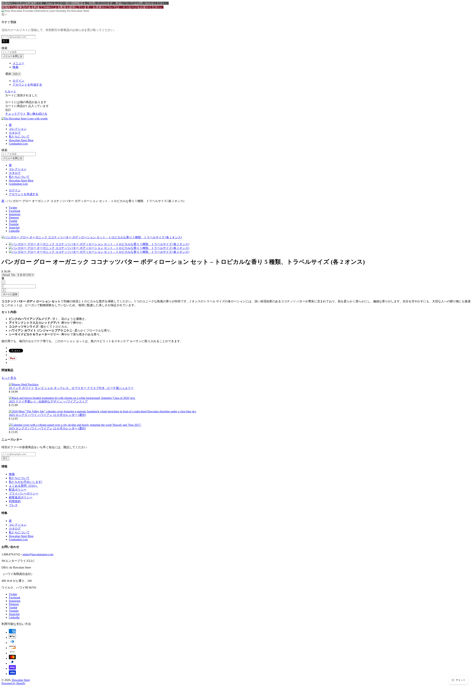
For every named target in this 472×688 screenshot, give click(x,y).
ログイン (18, 80)
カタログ (15, 132)
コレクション (18, 128)
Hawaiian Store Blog (21, 140)
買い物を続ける (37, 113)
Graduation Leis (18, 143)
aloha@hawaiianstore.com (37, 554)
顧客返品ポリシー (20, 497)
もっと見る (8, 377)
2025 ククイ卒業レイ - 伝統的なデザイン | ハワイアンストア (48, 401)
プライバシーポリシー (23, 493)
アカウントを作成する (27, 84)
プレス (13, 505)
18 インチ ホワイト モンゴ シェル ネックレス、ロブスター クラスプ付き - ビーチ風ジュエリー (71, 388)
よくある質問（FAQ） (23, 485)
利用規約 (15, 501)
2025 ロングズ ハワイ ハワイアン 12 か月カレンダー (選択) (47, 414)
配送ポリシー (18, 489)
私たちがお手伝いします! (25, 481)
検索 (12, 474)
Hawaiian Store (21, 680)
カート (10, 91)
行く (5, 41)
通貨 (8, 73)
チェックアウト (15, 113)
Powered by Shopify (13, 683)
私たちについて (19, 136)
